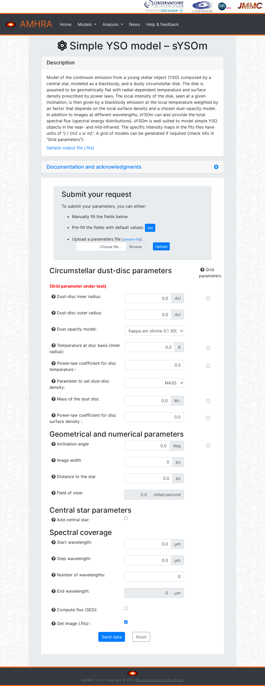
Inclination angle (72, 443)
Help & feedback (162, 24)
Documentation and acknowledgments (94, 167)
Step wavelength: (73, 558)
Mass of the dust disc (77, 398)
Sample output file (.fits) (70, 147)
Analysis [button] (111, 24)
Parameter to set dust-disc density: (79, 384)
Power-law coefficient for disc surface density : (82, 418)
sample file (131, 239)
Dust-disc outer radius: (79, 312)
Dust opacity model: (76, 329)
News (134, 24)
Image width (68, 460)
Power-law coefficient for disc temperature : (82, 366)
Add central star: (73, 519)
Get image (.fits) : (73, 623)
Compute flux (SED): (76, 609)
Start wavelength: (74, 542)
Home (65, 24)
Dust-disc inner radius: (78, 296)
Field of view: (69, 492)
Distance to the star (76, 476)
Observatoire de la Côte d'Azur (159, 680)
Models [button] (85, 24)
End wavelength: (72, 591)
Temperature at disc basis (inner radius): (84, 348)
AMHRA (35, 23)
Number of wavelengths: (80, 574)
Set (150, 228)
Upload (161, 246)
